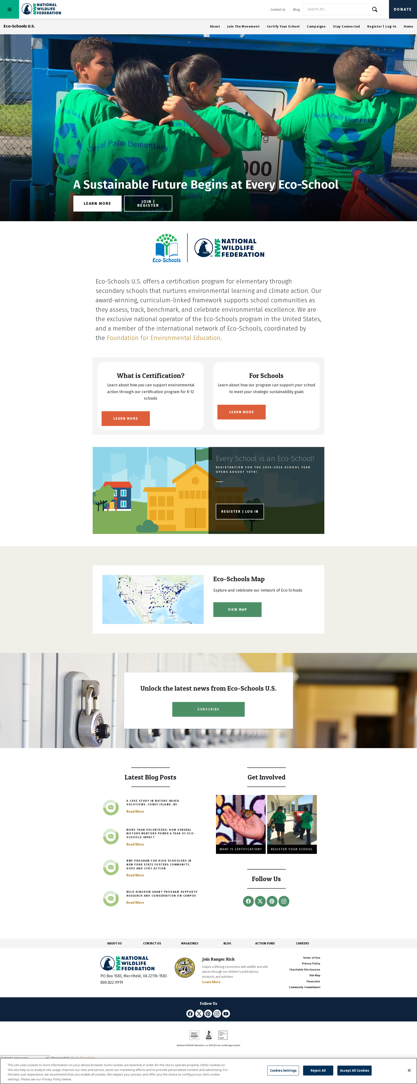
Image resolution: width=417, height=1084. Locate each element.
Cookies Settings (283, 1070)
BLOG (227, 943)
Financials (313, 981)
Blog (296, 9)
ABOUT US (114, 943)
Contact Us (278, 9)
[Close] (409, 1070)
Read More (135, 811)
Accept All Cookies (354, 1070)
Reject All (318, 1070)
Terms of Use (311, 957)
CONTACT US (152, 943)
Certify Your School (283, 26)
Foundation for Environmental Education (164, 338)
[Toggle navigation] (9, 9)
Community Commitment (304, 987)
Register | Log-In (381, 26)
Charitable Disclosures (304, 969)
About (215, 26)
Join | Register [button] (148, 203)
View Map (237, 610)
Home (408, 26)
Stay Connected (346, 26)
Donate (403, 9)
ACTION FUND (265, 943)
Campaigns (316, 26)
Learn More (125, 419)
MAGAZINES (189, 943)
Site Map (314, 975)
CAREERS (302, 943)
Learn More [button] (97, 203)
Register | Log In (239, 512)
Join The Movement (243, 26)
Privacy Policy (311, 963)
